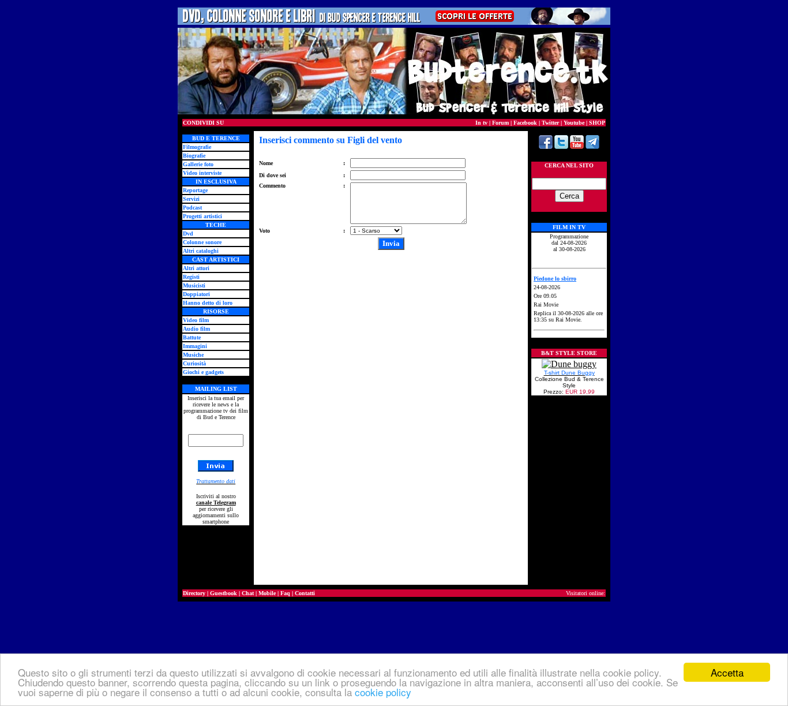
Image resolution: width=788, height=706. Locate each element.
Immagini (195, 346)
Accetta (727, 672)
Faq (285, 593)
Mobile (267, 593)
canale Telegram (216, 502)
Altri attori (196, 268)
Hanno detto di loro (207, 303)
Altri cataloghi (201, 251)
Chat (248, 593)
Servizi (191, 199)
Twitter (550, 122)
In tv (481, 122)
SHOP (597, 122)
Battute (192, 337)
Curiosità (194, 363)
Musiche (193, 355)
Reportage (195, 190)
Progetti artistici (202, 216)
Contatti (305, 593)
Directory (194, 593)
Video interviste (202, 173)
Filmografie (197, 147)
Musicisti (194, 285)
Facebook (525, 122)
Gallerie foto (198, 164)
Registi (191, 277)
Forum (500, 122)
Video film (196, 320)
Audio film (196, 329)
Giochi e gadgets (203, 372)
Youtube (574, 122)
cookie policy (383, 692)
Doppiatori (196, 294)
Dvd (188, 233)
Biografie (194, 155)
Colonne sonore (202, 242)
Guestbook (223, 593)
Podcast (192, 207)
